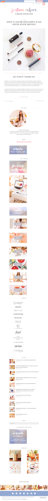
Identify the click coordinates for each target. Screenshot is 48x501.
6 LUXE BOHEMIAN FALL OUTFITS (21, 414)
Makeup (19, 73)
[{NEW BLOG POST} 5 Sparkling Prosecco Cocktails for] (8, 487)
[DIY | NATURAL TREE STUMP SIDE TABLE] (15, 456)
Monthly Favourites (25, 73)
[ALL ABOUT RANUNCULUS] (15, 468)
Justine (11, 101)
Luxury (15, 73)
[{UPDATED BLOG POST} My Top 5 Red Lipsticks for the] (45, 487)
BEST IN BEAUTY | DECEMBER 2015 (24, 77)
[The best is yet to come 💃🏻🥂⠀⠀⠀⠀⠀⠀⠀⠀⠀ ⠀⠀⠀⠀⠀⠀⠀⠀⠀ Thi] (2, 487)
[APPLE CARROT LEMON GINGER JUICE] (33, 456)
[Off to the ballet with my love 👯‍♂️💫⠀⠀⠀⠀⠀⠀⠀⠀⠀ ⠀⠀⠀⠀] (34, 487)
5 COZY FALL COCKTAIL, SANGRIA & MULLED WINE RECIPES (26, 360)
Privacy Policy (24, 499)
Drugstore (11, 73)
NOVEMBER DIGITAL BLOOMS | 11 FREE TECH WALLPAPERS (26, 408)
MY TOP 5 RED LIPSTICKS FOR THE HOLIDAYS (23, 395)
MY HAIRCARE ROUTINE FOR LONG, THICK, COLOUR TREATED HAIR (27, 371)
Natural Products (35, 73)
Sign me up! (40, 1)
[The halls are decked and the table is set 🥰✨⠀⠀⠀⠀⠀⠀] (24, 487)
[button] (24, 1)
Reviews (40, 73)
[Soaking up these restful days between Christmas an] (13, 487)
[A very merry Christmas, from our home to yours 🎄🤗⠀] (18, 487)
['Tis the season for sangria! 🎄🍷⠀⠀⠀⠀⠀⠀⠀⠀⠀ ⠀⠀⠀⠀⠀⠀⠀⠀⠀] (40, 487)
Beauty (6, 73)
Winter (24, 74)
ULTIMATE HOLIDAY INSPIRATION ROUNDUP (23, 402)
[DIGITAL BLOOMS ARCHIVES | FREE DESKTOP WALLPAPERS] (33, 468)
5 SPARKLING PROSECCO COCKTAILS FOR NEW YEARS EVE (26, 383)
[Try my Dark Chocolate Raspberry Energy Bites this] (29, 487)
